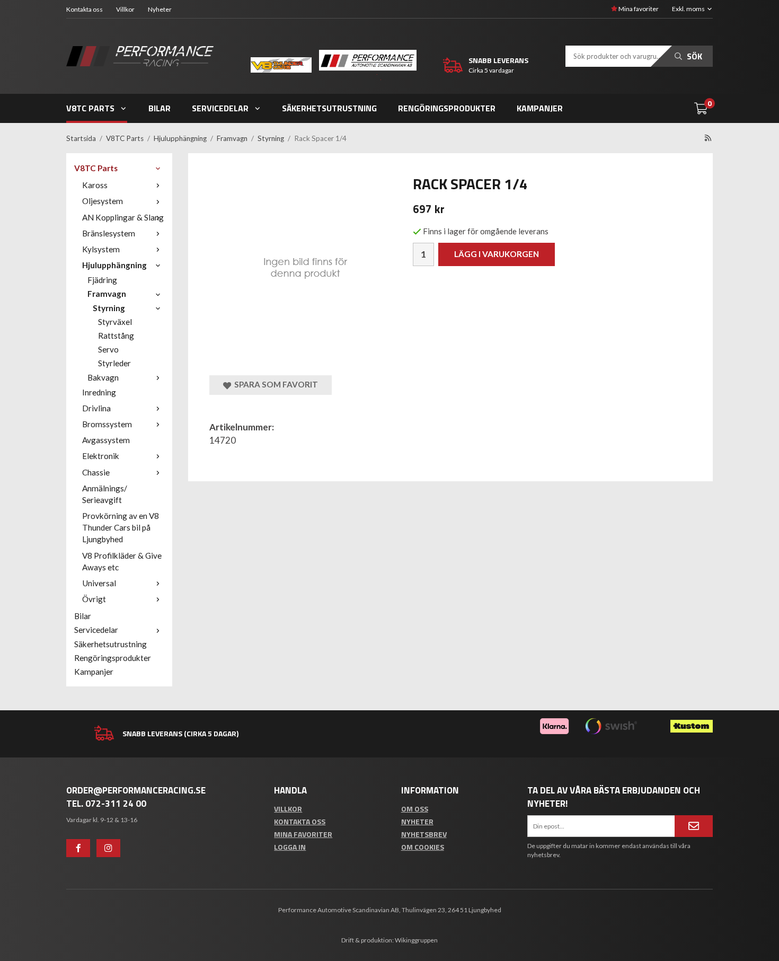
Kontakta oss (84, 9)
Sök (693, 56)
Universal (99, 583)
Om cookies (422, 846)
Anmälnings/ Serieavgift (104, 494)
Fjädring (102, 280)
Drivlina (96, 408)
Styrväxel (115, 322)
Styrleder (114, 363)
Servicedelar (220, 108)
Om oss (414, 808)
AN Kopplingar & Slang (123, 217)
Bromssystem (107, 424)
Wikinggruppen (416, 940)
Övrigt (94, 599)
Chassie (96, 472)
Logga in (290, 846)
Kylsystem (101, 249)
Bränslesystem (108, 233)
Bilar (159, 108)
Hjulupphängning (114, 265)
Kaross (95, 185)
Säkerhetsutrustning (329, 108)
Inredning (99, 392)
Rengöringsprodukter (446, 108)
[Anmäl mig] (694, 825)
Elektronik (100, 456)
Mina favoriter (638, 9)
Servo (108, 349)
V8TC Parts (90, 108)
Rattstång (116, 335)
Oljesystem (102, 201)
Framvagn (106, 293)
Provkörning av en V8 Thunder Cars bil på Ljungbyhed (120, 527)
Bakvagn (103, 377)
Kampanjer (540, 108)
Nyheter (160, 9)
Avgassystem (106, 440)
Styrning (109, 308)
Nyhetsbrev (424, 834)
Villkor (125, 9)
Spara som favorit (274, 384)
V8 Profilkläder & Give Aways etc (122, 561)
